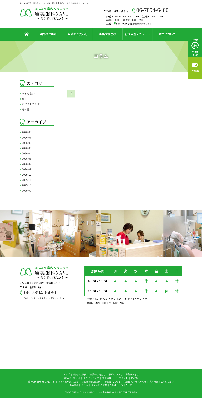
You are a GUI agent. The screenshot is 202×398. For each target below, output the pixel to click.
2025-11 (25, 180)
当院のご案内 (47, 34)
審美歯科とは (107, 34)
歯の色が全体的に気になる (41, 381)
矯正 (23, 98)
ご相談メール (116, 385)
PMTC (134, 378)
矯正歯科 (106, 378)
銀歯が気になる (112, 381)
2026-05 (25, 148)
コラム (84, 385)
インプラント (121, 378)
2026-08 (25, 132)
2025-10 (25, 185)
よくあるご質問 (99, 385)
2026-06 (25, 143)
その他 (25, 109)
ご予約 (129, 385)
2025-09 (25, 190)
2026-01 (25, 169)
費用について (167, 34)
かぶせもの (27, 93)
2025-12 (25, 174)
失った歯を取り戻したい (161, 381)
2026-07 (25, 137)
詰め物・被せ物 (72, 378)
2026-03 (25, 158)
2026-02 (25, 164)
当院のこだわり (78, 34)
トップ (66, 374)
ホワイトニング (30, 104)
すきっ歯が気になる (68, 381)
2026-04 (25, 153)
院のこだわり (98, 374)
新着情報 (74, 385)
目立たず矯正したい (91, 381)
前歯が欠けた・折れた (135, 381)
